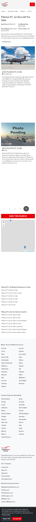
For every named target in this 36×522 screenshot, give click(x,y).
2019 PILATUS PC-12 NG (12, 72)
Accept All (17, 519)
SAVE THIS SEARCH (18, 216)
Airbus (21, 363)
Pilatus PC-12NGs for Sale (9, 302)
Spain (20, 428)
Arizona (3, 419)
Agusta (21, 366)
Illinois (3, 410)
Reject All (6, 519)
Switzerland (22, 419)
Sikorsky (21, 383)
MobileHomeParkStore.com (10, 487)
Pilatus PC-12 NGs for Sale (9, 290)
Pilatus (21, 360)
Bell (2, 377)
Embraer (4, 383)
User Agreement (6, 479)
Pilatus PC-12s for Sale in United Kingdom (14, 329)
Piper (3, 354)
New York (4, 422)
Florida (3, 402)
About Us (4, 470)
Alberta (3, 431)
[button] (11, 219)
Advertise (4, 473)
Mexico (3, 434)
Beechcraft (4, 357)
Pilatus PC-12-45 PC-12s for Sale (11, 293)
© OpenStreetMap (29, 251)
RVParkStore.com (7, 493)
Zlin (20, 369)
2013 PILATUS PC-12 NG (12, 148)
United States (5, 399)
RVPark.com (5, 490)
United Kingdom (24, 413)
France (21, 422)
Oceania (21, 402)
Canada (3, 425)
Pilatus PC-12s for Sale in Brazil (11, 315)
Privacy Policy (5, 476)
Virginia (3, 416)
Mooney (4, 374)
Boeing (21, 351)
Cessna (3, 348)
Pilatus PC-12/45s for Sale (9, 296)
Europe (21, 410)
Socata (21, 348)
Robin (20, 374)
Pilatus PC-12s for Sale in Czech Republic (14, 320)
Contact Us (4, 467)
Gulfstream (4, 369)
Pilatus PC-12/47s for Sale (9, 299)
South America (6, 437)
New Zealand (23, 407)
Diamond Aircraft (6, 363)
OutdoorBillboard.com (8, 501)
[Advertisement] (18, 185)
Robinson (4, 366)
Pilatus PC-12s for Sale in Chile (10, 317)
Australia (21, 405)
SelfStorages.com (7, 496)
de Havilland (22, 380)
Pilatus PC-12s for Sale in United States (13, 332)
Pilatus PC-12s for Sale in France (11, 323)
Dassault (4, 372)
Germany (22, 416)
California (4, 407)
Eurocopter (22, 354)
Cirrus (3, 351)
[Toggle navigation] (32, 4)
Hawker (3, 386)
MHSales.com (5, 499)
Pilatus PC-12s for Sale (8, 305)
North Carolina (5, 413)
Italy (20, 425)
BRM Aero (22, 377)
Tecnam (3, 380)
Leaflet (22, 251)
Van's (20, 357)
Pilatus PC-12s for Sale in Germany (12, 326)
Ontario (3, 428)
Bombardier (5, 360)
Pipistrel (21, 372)
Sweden (21, 434)
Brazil (20, 399)
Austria (21, 431)
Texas (3, 405)
